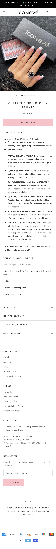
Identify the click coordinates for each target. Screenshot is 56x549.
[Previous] (16, 95)
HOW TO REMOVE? (13, 316)
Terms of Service (10, 396)
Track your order (10, 371)
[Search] (47, 12)
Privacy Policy (9, 391)
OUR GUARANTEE (12, 333)
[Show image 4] (31, 95)
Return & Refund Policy (13, 406)
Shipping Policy (10, 401)
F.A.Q (5, 366)
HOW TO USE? (11, 307)
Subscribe (14, 482)
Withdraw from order (12, 376)
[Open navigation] (4, 12)
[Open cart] (52, 12)
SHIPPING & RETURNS (15, 324)
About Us (7, 362)
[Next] (39, 95)
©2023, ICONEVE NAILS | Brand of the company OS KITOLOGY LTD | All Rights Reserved (27, 511)
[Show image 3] (28, 95)
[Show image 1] (22, 95)
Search (6, 357)
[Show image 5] (34, 95)
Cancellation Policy (11, 410)
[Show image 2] (25, 95)
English (27, 502)
